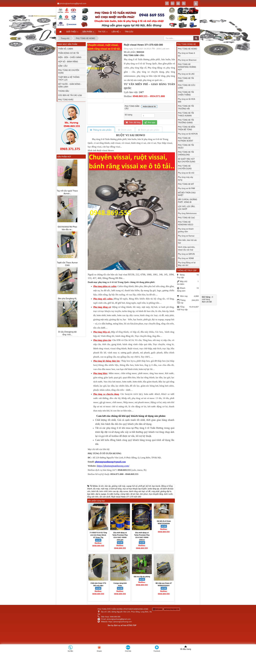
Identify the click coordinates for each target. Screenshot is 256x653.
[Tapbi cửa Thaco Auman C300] (67, 245)
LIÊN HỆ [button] (115, 31)
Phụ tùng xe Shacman (187, 60)
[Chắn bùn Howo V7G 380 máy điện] (98, 567)
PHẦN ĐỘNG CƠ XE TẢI (68, 53)
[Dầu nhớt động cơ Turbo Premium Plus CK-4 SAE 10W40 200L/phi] (120, 517)
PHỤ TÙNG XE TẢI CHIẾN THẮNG (186, 93)
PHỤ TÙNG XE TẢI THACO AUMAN (186, 114)
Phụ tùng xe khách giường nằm (186, 230)
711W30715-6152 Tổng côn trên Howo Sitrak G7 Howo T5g (98, 535)
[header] (128, 17)
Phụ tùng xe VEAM (186, 258)
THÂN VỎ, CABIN (65, 48)
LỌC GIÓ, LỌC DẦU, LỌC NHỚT (186, 207)
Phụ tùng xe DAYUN (186, 254)
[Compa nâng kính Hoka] (120, 567)
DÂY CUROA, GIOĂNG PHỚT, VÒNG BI (187, 200)
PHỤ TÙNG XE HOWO (187, 48)
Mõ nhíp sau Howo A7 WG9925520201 (164, 584)
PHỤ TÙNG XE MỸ (186, 184)
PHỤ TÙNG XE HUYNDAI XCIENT (185, 139)
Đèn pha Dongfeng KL (67, 298)
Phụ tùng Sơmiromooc (187, 213)
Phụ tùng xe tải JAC (186, 73)
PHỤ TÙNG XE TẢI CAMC (186, 79)
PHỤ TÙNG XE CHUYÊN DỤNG (68, 71)
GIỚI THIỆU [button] (71, 31)
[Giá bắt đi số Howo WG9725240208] (164, 511)
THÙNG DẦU (63, 91)
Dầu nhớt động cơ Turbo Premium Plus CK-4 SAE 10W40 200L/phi (120, 536)
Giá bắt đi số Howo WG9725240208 (164, 522)
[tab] (101, 129)
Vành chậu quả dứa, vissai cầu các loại (186, 248)
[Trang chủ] (60, 31)
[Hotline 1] (71, 116)
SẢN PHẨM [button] (87, 31)
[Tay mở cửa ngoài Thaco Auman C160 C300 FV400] (67, 173)
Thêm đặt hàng (134, 122)
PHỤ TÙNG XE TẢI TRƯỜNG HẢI (186, 107)
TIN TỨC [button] (102, 31)
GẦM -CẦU (62, 65)
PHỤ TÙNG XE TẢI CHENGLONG (186, 153)
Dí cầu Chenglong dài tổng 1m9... (67, 333)
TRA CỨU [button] (129, 31)
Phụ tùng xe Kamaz (186, 235)
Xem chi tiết (207, 301)
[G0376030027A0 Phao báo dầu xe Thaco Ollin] (67, 209)
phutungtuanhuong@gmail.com (73, 3)
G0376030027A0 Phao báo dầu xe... (67, 228)
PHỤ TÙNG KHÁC (65, 99)
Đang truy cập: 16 (172, 609)
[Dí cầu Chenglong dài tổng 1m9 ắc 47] (67, 314)
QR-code (158, 609)
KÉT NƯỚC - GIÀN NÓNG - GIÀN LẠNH (69, 85)
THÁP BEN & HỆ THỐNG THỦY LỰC (68, 78)
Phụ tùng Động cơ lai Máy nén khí (186, 263)
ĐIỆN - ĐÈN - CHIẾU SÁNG (69, 57)
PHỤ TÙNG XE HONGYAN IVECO (185, 223)
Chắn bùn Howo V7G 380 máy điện (98, 584)
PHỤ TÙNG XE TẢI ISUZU (186, 146)
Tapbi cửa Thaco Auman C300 (67, 264)
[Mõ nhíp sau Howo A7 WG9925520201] (164, 567)
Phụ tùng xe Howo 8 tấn (186, 54)
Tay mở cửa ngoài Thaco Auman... (67, 192)
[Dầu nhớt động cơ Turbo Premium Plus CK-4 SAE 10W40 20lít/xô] (142, 517)
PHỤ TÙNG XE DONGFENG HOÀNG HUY (187, 67)
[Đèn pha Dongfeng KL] (67, 281)
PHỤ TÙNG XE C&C (186, 217)
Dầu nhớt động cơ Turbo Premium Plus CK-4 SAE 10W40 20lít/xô (142, 536)
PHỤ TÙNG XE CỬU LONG (186, 86)
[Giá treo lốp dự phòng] (142, 564)
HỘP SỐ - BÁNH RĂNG (68, 61)
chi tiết (98, 540)
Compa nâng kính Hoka (120, 584)
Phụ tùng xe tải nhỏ (186, 172)
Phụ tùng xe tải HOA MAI (186, 100)
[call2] (71, 140)
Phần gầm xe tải (149, 106)
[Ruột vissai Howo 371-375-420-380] (105, 97)
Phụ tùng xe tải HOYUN (188, 133)
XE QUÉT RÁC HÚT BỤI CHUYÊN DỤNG (186, 160)
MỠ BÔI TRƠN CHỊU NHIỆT (187, 194)
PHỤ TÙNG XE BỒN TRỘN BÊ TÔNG (186, 128)
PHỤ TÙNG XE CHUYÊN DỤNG (185, 167)
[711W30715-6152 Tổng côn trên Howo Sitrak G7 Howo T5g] (98, 517)
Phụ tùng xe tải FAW (186, 188)
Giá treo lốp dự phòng (142, 576)
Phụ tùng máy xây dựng (185, 178)
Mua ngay (151, 122)
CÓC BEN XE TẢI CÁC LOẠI (70, 95)
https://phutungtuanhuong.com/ (113, 465)
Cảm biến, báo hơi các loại (187, 241)
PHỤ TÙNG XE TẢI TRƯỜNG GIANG (186, 121)
